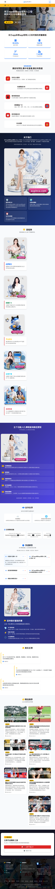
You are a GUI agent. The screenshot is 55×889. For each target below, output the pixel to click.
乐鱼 (6, 870)
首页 (9, 881)
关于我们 (22, 881)
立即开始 (9, 22)
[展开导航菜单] (5, 2)
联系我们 (27, 881)
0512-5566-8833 (25, 867)
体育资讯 (17, 881)
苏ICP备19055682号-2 (20, 886)
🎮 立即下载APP (28, 847)
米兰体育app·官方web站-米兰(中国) (29, 884)
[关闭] (50, 5)
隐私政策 (31, 881)
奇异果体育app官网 (9, 865)
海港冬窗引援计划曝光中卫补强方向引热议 (39, 816)
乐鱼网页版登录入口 (9, 868)
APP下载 (6, 881)
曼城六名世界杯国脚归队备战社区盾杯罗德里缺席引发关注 (15, 783)
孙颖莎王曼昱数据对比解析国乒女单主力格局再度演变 (15, 726)
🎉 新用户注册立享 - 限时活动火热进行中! (28, 5)
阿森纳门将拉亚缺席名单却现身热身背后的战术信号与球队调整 (39, 726)
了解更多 (19, 22)
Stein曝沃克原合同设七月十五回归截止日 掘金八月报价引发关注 (39, 754)
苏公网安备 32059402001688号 (33, 886)
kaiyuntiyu (7, 872)
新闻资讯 (13, 881)
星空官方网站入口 (9, 867)
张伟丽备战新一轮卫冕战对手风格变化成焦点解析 (15, 754)
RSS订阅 (46, 881)
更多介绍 (28, 851)
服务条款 (36, 881)
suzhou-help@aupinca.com (27, 865)
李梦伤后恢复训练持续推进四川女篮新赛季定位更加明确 (39, 783)
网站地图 (40, 881)
